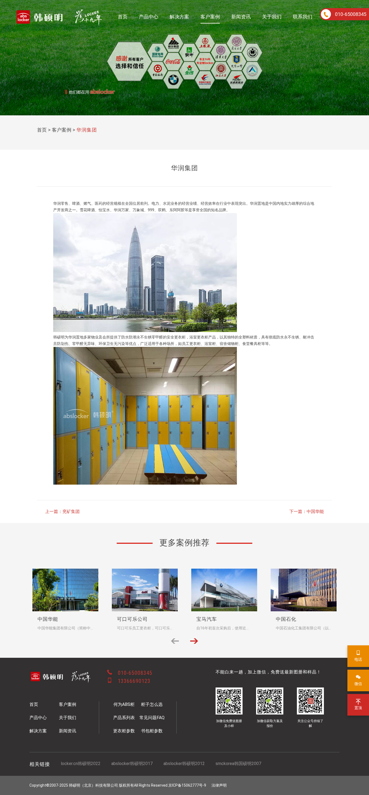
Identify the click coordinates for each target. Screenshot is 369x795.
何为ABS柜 (124, 704)
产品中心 (148, 16)
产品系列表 (124, 717)
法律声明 (219, 785)
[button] (194, 641)
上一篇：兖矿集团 (62, 511)
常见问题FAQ (152, 717)
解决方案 (179, 16)
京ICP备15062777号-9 (187, 785)
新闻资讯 (241, 16)
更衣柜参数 (124, 730)
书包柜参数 (152, 730)
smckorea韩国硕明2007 (238, 763)
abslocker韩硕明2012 (184, 763)
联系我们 (302, 16)
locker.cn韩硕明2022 (80, 763)
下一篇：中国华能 (306, 511)
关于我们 (271, 16)
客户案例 (210, 16)
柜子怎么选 (152, 704)
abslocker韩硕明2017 (132, 763)
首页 (123, 16)
